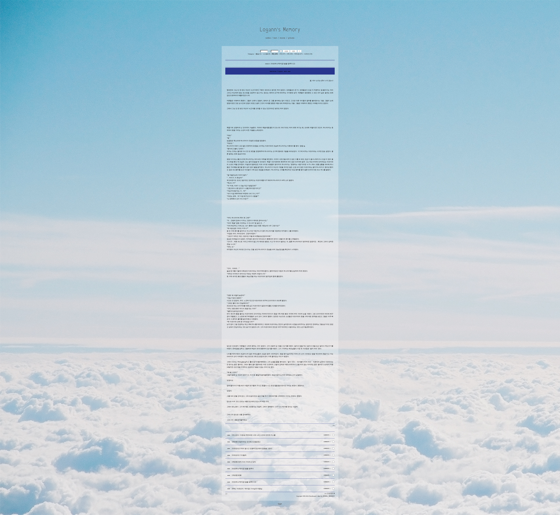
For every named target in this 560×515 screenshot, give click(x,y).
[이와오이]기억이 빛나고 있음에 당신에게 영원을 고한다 (252, 448)
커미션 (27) (298, 54)
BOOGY (332, 496)
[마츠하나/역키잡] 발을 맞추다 (243, 468)
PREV (325, 493)
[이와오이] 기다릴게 (239, 455)
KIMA (325, 496)
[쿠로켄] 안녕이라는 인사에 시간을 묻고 (246, 442)
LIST (334, 425)
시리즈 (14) (308, 54)
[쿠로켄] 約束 (237, 475)
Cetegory (251, 54)
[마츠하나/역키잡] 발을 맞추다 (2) (244, 482)
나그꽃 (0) (266, 54)
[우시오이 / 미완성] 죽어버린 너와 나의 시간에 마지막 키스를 (253, 435)
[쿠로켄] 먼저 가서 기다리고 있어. (244, 462)
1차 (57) (282, 54)
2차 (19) (290, 54)
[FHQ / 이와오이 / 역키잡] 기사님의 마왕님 (247, 489)
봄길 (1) (258, 54)
